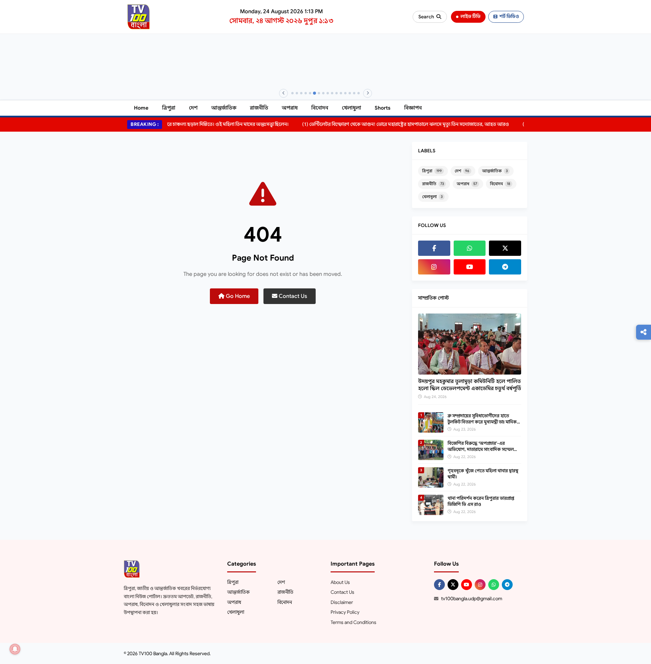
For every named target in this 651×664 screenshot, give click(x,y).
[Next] (367, 93)
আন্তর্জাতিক (223, 108)
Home (141, 108)
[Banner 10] (332, 93)
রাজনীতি (259, 108)
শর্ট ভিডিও (509, 16)
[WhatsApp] (470, 248)
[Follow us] (643, 332)
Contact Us (292, 296)
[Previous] (283, 93)
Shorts (383, 108)
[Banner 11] (336, 93)
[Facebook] (434, 248)
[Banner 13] (345, 93)
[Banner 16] (358, 93)
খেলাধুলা (351, 108)
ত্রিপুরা (168, 108)
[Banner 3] (301, 93)
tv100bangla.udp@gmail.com (471, 598)
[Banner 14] (350, 93)
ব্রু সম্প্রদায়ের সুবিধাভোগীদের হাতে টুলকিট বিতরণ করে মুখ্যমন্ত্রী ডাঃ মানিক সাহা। (482, 422)
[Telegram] (505, 266)
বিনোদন (319, 108)
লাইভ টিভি (470, 16)
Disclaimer (342, 602)
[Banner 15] (354, 93)
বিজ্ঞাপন (413, 108)
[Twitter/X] (453, 584)
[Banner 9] (328, 93)
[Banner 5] (310, 93)
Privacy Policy (345, 612)
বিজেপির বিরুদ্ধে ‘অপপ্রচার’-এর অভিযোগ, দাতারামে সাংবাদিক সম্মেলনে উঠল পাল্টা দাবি (483, 449)
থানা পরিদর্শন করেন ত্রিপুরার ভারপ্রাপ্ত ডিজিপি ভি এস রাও (481, 501)
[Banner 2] (297, 93)
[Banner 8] (323, 93)
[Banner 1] (292, 93)
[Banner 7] (319, 93)
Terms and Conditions (353, 622)
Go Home (237, 296)
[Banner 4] (305, 93)
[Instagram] (434, 266)
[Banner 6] (314, 93)
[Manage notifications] (14, 649)
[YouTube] (470, 266)
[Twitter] (505, 248)
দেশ (193, 108)
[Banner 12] (341, 93)
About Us (340, 582)
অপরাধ (290, 108)
